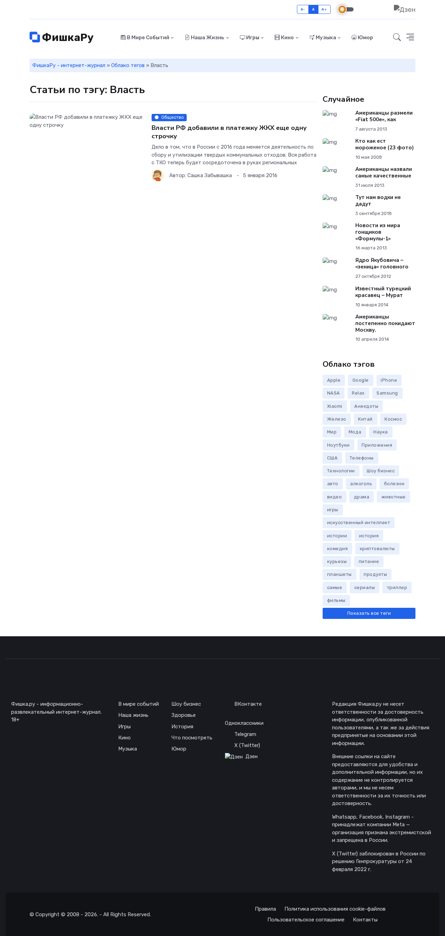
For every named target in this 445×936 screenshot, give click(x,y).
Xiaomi (334, 406)
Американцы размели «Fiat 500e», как (384, 116)
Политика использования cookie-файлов (335, 909)
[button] (410, 37)
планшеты (339, 574)
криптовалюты (377, 548)
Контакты (365, 920)
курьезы (337, 561)
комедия (337, 548)
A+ (324, 9)
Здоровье (183, 715)
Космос (393, 419)
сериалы (364, 587)
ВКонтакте (248, 704)
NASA (333, 393)
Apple (334, 380)
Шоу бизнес (381, 470)
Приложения (377, 445)
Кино (287, 37)
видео (334, 496)
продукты (375, 574)
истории (337, 535)
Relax (358, 393)
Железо (336, 419)
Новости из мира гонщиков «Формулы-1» (377, 232)
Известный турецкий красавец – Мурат (383, 292)
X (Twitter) (247, 745)
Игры (252, 37)
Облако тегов (128, 65)
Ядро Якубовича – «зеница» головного (381, 263)
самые (334, 587)
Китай (365, 419)
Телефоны (362, 458)
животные (393, 496)
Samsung (387, 393)
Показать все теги (369, 613)
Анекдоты (366, 406)
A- (303, 9)
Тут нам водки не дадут (378, 200)
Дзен (251, 756)
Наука (380, 431)
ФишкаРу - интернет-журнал (68, 65)
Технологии (341, 470)
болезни (394, 483)
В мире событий (147, 37)
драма (362, 496)
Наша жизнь (207, 37)
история (369, 535)
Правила (265, 909)
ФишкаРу (67, 37)
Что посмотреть (191, 738)
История (182, 726)
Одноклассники (244, 723)
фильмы (336, 600)
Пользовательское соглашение (306, 920)
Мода (355, 431)
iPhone (389, 380)
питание (369, 561)
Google (361, 380)
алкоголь (361, 483)
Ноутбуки (338, 445)
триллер (397, 587)
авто (332, 483)
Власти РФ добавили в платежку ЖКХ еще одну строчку (229, 131)
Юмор (365, 37)
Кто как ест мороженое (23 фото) (384, 144)
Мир (332, 431)
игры (332, 509)
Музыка (325, 37)
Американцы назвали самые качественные (383, 172)
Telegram (245, 734)
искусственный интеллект (358, 522)
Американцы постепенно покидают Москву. (385, 323)
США (332, 458)
